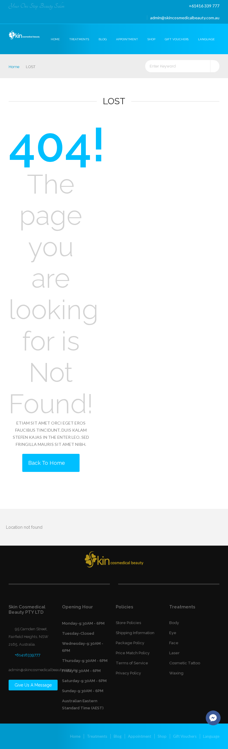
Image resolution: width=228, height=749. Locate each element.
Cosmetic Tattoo (184, 663)
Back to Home (47, 463)
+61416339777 (27, 655)
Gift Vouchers (177, 39)
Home (55, 39)
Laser (174, 653)
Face (173, 643)
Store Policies (128, 623)
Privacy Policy (128, 673)
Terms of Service (132, 663)
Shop (151, 39)
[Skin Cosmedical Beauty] (24, 35)
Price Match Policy (133, 653)
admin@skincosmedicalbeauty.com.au (184, 17)
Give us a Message (33, 685)
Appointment (127, 39)
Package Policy (130, 643)
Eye (172, 633)
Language (206, 39)
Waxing (176, 673)
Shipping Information (135, 633)
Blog (103, 39)
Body (174, 623)
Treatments (79, 39)
